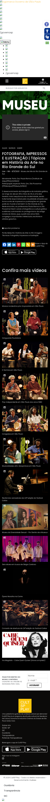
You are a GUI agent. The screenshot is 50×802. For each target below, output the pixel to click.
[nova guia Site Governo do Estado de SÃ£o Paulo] (20, 1)
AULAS (4, 148)
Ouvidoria (6, 733)
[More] (33, 245)
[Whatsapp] (23, 245)
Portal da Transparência (12, 738)
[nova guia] (11, 38)
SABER (19, 148)
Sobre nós (6, 725)
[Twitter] (9, 245)
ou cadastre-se (43, 82)
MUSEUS (12, 148)
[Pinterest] (19, 245)
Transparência (8, 735)
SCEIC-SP (6, 728)
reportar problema (12, 228)
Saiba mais (11, 721)
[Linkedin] (14, 245)
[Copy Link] (28, 245)
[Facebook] (4, 245)
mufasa (32, 780)
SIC (3, 730)
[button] (46, 24)
